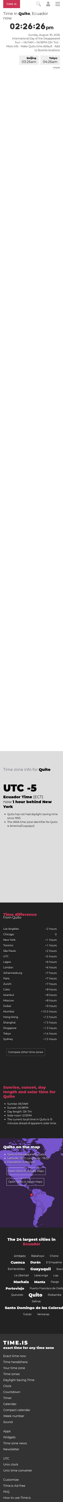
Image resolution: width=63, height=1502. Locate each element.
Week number (13, 1416)
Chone (54, 1255)
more (56, 67)
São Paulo (9, 950)
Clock (7, 1386)
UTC (6, 956)
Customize (11, 1480)
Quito (35, 1295)
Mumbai (8, 1011)
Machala (21, 1282)
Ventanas (43, 1314)
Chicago (8, 934)
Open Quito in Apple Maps (25, 1181)
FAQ (6, 1492)
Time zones (11, 1374)
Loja (55, 1275)
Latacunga (41, 1275)
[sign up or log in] (48, 5)
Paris (6, 978)
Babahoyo (37, 1255)
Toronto (8, 945)
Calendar (9, 1404)
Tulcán (27, 1314)
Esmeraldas (16, 1269)
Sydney (8, 1039)
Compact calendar (16, 1410)
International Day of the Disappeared (36, 38)
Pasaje (55, 1281)
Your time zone (14, 1368)
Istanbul (8, 995)
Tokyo (50, 60)
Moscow (8, 1000)
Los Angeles (11, 928)
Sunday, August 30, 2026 (44, 34)
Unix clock (10, 1464)
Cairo (6, 989)
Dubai (7, 1006)
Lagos (7, 961)
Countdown (11, 1392)
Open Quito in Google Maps (26, 1171)
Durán (35, 1262)
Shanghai (9, 1022)
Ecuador (40, 1154)
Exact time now (14, 1356)
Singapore (9, 1028)
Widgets (9, 1437)
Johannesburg (12, 973)
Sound (8, 1422)
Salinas (36, 1301)
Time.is (11, 4)
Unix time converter (17, 1470)
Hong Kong (10, 1017)
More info (12, 46)
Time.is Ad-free (14, 1486)
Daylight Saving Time (18, 1380)
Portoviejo (15, 1288)
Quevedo (17, 1294)
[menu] (57, 4)
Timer (7, 1398)
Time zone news (15, 1443)
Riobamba (54, 1294)
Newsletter (11, 1449)
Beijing (29, 60)
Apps (7, 1431)
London (8, 967)
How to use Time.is (17, 1498)
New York (9, 939)
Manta (39, 1282)
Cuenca (18, 1262)
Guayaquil (40, 1269)
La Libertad (21, 1275)
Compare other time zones (25, 1052)
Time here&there (15, 1362)
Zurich (7, 984)
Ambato (20, 1256)
